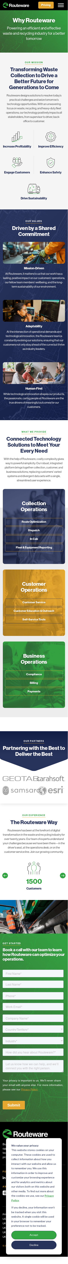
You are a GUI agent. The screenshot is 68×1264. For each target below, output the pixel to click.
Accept (34, 1234)
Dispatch (34, 530)
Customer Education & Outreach (34, 611)
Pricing (46, 5)
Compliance (34, 674)
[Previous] (5, 875)
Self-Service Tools (34, 619)
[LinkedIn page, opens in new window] (4, 1177)
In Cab (34, 539)
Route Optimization (34, 521)
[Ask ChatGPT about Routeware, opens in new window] (5, 1193)
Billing (34, 683)
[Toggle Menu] (59, 5)
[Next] (63, 875)
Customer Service (33, 602)
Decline (34, 1244)
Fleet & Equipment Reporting (34, 547)
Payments (34, 691)
